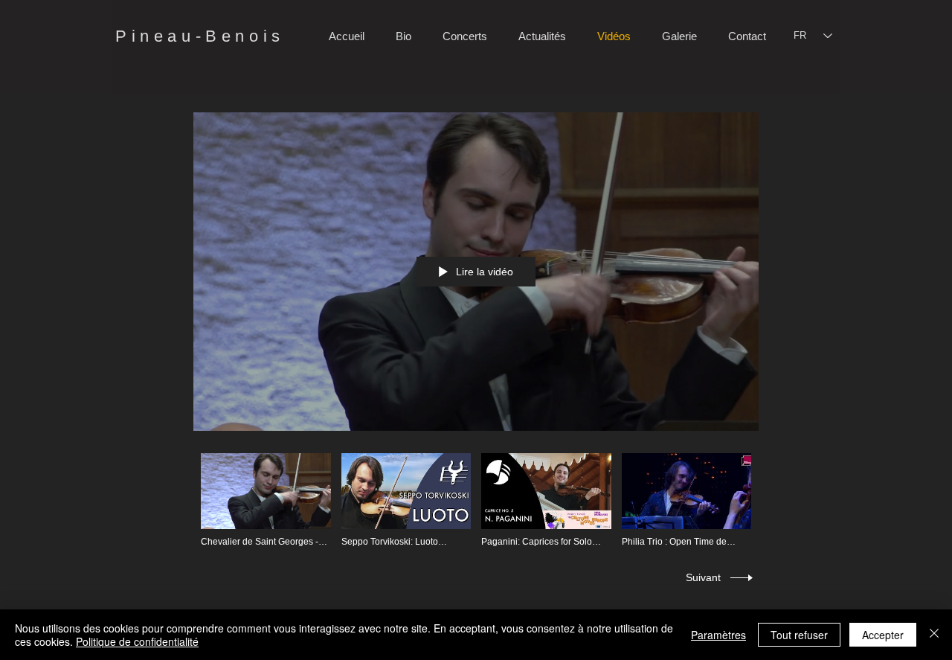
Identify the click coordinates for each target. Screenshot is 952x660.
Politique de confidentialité (137, 641)
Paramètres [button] (718, 634)
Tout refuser (799, 634)
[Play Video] (266, 500)
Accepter (883, 634)
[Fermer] (934, 634)
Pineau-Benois (200, 36)
